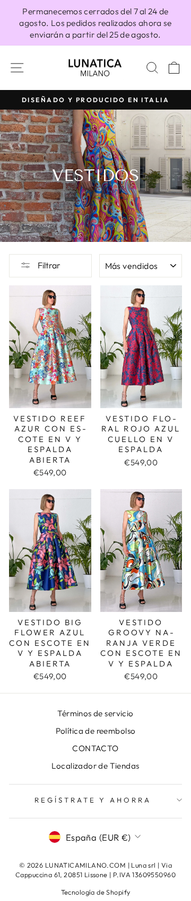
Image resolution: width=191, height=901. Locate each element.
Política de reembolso (96, 731)
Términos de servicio (95, 713)
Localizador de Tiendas (95, 766)
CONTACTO (95, 748)
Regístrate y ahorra (93, 800)
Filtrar (48, 265)
